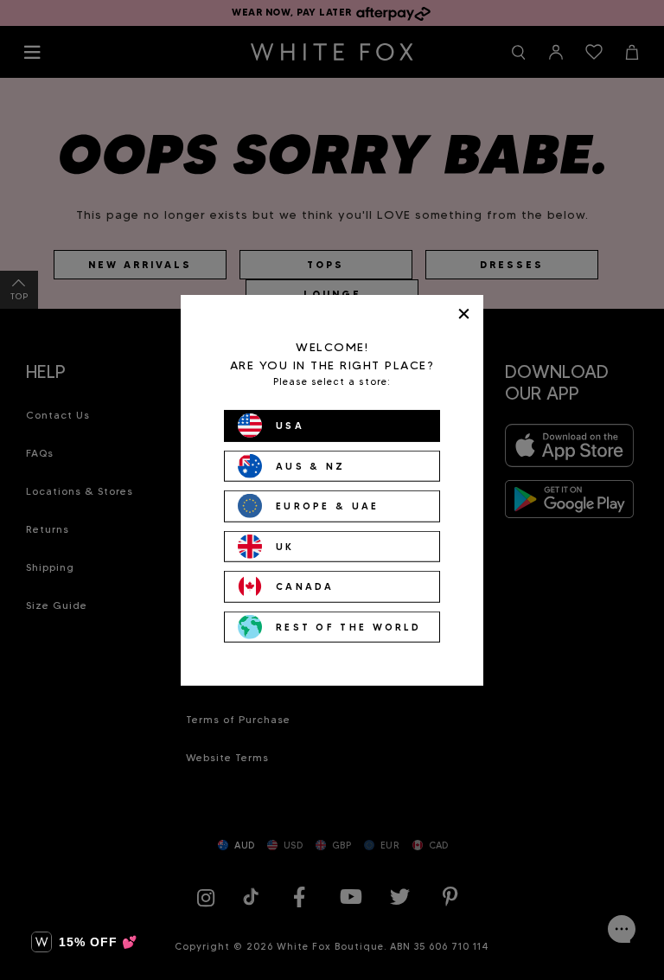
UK (285, 546)
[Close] (463, 313)
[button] (84, 942)
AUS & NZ (310, 465)
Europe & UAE (328, 506)
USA (290, 426)
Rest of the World (348, 626)
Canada (305, 586)
